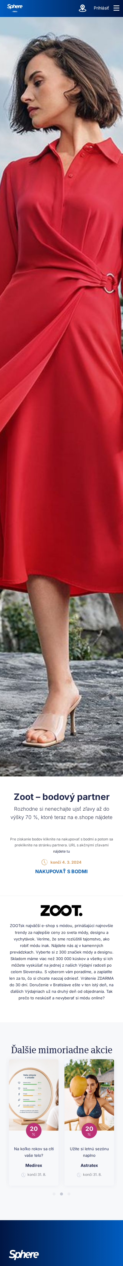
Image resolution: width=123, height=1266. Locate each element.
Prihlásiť (101, 7)
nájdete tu (61, 851)
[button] (116, 8)
